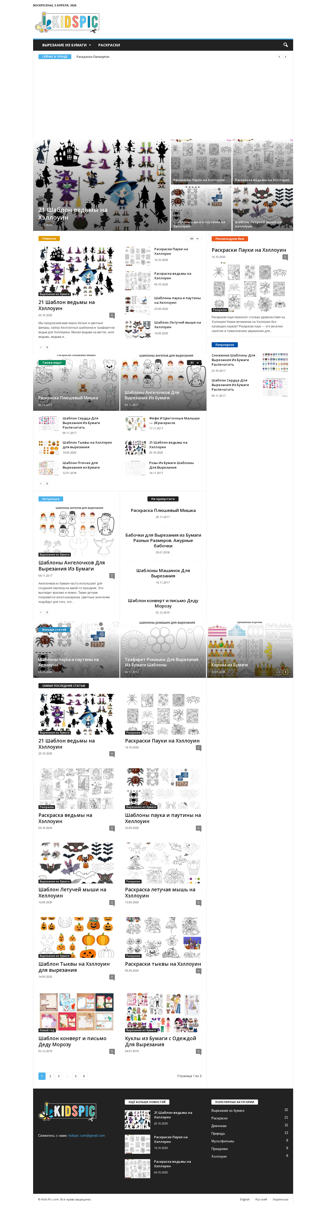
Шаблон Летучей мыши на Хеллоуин (258, 224)
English (245, 1199)
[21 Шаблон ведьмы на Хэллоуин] (101, 185)
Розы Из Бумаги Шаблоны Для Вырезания (171, 465)
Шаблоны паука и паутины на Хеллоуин (199, 224)
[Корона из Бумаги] (249, 650)
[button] (285, 45)
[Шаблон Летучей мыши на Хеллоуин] (263, 208)
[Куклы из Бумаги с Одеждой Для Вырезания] (163, 1011)
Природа (218, 1133)
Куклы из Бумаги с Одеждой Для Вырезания (160, 1041)
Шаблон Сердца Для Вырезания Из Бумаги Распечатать (81, 423)
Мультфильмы (222, 1141)
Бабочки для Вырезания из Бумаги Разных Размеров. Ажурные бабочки (163, 540)
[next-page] (47, 347)
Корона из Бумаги (229, 665)
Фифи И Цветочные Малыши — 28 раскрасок (174, 420)
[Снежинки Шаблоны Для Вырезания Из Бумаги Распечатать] (275, 362)
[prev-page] (41, 347)
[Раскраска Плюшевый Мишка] (76, 383)
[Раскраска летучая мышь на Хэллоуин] (163, 863)
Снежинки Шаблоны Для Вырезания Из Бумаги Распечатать (233, 360)
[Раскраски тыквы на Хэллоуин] (163, 937)
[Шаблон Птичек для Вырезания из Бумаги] (49, 468)
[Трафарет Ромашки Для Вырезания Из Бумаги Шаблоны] (163, 650)
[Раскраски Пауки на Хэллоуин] (201, 161)
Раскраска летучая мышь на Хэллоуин (160, 892)
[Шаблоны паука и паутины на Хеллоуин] (201, 208)
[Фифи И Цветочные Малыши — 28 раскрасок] (135, 423)
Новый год (47, 1030)
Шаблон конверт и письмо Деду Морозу (163, 603)
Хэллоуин (219, 1156)
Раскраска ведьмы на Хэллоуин (262, 180)
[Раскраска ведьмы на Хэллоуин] (263, 161)
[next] (285, 56)
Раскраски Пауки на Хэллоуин (199, 180)
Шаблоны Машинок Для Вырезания (163, 573)
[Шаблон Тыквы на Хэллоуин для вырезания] (49, 447)
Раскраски (109, 45)
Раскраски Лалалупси (93, 57)
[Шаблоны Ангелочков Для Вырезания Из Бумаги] (163, 383)
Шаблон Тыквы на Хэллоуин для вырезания (87, 444)
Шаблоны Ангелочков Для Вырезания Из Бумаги (152, 395)
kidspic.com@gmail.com (87, 1135)
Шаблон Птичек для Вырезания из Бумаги (81, 465)
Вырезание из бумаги (64, 45)
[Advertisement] (163, 97)
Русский (261, 1199)
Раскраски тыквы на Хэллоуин (163, 964)
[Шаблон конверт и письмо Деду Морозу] (76, 1011)
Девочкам (218, 1126)
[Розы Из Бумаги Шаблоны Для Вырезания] (135, 468)
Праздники (219, 1149)
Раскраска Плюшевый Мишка (68, 398)
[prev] (279, 56)
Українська (280, 1199)
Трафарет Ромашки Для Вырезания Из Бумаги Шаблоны (161, 662)
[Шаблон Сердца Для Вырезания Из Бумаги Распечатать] (49, 423)
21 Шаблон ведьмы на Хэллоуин (73, 213)
